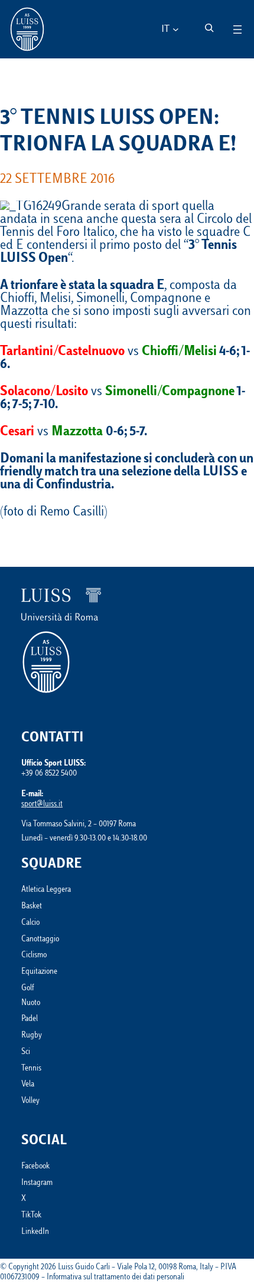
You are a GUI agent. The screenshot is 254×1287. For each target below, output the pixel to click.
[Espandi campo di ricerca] (209, 28)
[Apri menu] (237, 29)
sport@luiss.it (42, 804)
